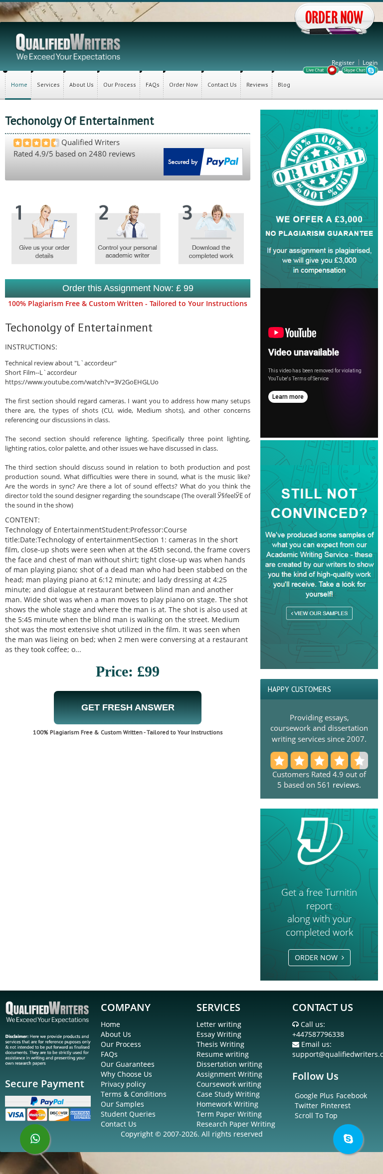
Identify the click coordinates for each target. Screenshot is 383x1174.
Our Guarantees (128, 1064)
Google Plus (314, 1095)
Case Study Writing (228, 1094)
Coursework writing (228, 1084)
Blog (284, 84)
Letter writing (218, 1024)
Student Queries (128, 1114)
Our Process (119, 84)
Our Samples (122, 1104)
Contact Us (222, 84)
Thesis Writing (220, 1044)
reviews (346, 785)
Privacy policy (123, 1084)
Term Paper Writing (229, 1114)
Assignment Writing (229, 1074)
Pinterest (336, 1105)
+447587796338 (318, 1034)
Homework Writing (227, 1104)
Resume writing (222, 1054)
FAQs (153, 84)
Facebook (351, 1095)
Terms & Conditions (134, 1094)
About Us (81, 84)
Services (48, 84)
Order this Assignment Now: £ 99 (127, 288)
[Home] (69, 46)
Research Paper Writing (235, 1124)
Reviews (257, 84)
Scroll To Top (316, 1115)
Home (19, 84)
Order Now (183, 84)
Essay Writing (218, 1034)
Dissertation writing (229, 1064)
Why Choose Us (126, 1074)
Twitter (306, 1105)
